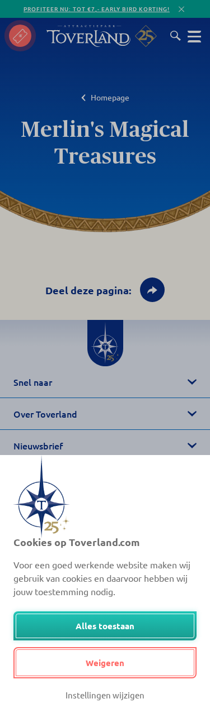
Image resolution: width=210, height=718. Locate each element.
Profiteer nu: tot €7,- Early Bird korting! (97, 8)
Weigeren (105, 662)
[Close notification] (181, 9)
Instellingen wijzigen (105, 695)
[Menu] (194, 35)
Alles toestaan (105, 625)
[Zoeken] (175, 36)
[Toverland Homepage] (88, 36)
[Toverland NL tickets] (20, 36)
